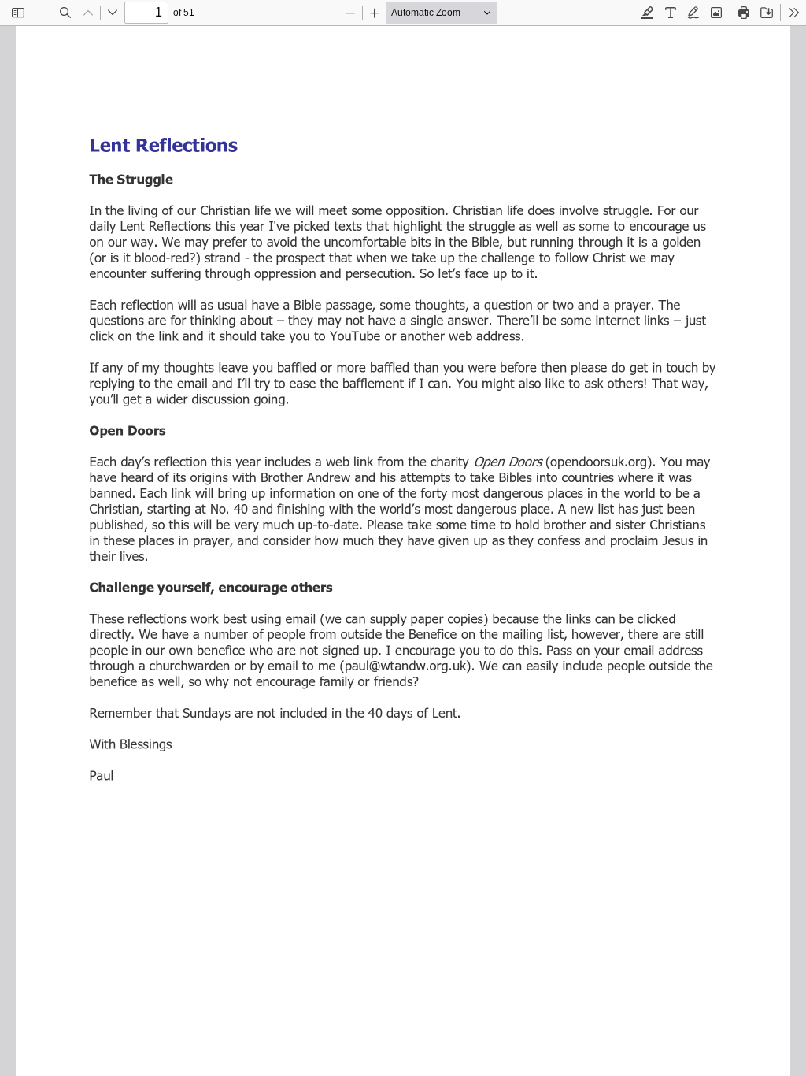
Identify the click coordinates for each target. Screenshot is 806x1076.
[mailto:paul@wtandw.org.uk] (395, 666)
